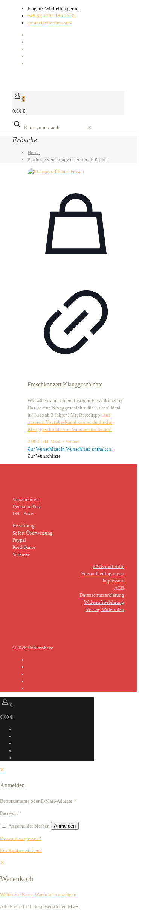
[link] (90, 127)
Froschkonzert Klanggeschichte (65, 384)
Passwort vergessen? (20, 838)
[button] (70, 449)
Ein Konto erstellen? (21, 850)
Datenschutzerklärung (101, 595)
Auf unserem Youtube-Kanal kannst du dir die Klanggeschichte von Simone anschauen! (70, 422)
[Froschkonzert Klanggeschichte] (76, 171)
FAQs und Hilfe (108, 566)
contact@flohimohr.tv (50, 23)
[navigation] (81, 878)
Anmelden (65, 826)
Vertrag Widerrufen (105, 609)
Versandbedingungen (102, 573)
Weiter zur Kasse (17, 894)
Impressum (113, 581)
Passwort (10, 813)
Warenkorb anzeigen (55, 894)
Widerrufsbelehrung (104, 602)
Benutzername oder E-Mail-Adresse (38, 801)
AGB (119, 588)
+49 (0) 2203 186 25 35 (52, 15)
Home (34, 152)
